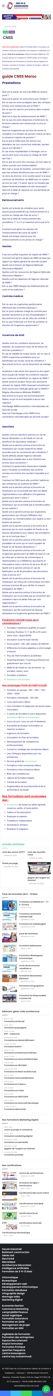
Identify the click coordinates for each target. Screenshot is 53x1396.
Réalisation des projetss (18, 679)
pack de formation (28, 933)
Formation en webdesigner (32, 924)
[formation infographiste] (9, 988)
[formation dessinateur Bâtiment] (9, 978)
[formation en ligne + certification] (9, 1185)
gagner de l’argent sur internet (39, 879)
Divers (11, 32)
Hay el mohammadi (30, 717)
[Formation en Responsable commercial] (9, 998)
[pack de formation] (9, 937)
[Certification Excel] (9, 1216)
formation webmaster (30, 945)
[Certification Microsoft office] (9, 1196)
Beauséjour (12, 717)
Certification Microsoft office (34, 1193)
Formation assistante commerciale (30, 915)
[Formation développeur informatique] (9, 958)
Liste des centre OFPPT (13, 852)
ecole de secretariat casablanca (29, 967)
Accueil (7, 26)
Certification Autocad (30, 1223)
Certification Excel (28, 1213)
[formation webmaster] (9, 948)
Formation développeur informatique (31, 957)
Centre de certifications (31, 1173)
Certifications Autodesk (31, 1203)
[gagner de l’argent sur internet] (39, 868)
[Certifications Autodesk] (9, 1206)
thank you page (10, 863)
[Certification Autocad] (9, 1225)
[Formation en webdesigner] (9, 927)
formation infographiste (31, 985)
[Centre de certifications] (9, 1176)
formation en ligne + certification (29, 1184)
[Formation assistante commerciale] (9, 916)
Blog (14, 26)
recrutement (31, 761)
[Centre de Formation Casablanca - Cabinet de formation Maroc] (18, 6)
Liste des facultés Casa (36, 853)
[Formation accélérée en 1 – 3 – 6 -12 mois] (9, 905)
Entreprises (12, 804)
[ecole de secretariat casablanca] (9, 968)
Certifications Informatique (16, 1232)
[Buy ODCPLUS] (26, 16)
